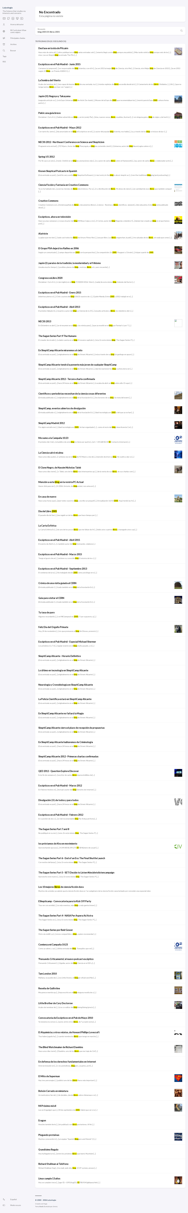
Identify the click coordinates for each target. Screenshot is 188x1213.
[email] (4, 19)
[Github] (8, 19)
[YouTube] (21, 19)
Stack (41, 1206)
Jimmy (55, 1206)
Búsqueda (41, 29)
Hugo (45, 1204)
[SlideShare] (17, 19)
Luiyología (8, 7)
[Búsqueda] (181, 31)
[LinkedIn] (12, 19)
